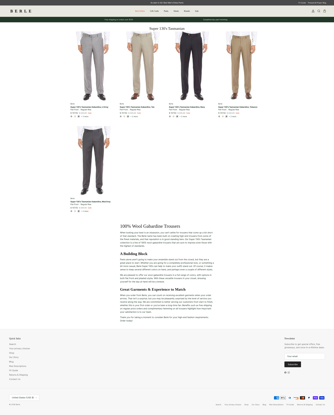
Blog (11, 361)
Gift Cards (154, 11)
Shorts (176, 11)
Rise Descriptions (17, 366)
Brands (187, 11)
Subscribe (293, 364)
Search (12, 344)
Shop (11, 353)
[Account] (313, 11)
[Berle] (21, 11)
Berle (18, 404)
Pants (166, 11)
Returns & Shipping (18, 375)
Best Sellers (140, 11)
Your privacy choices (19, 348)
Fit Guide (302, 3)
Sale (197, 11)
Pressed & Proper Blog (317, 3)
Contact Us (14, 379)
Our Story (14, 357)
